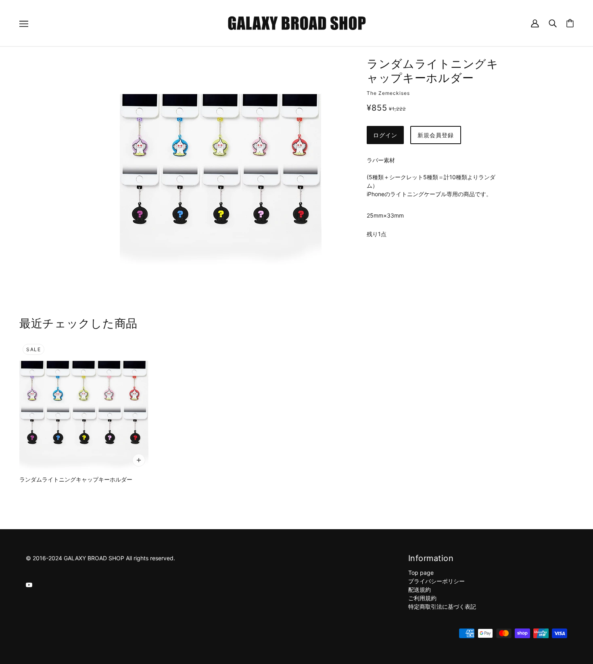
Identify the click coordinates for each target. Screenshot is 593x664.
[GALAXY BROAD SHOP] (297, 22)
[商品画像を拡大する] (220, 163)
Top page (421, 572)
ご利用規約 (422, 598)
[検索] (553, 22)
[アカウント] (535, 22)
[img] (29, 584)
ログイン (385, 135)
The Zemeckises (388, 93)
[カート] (570, 23)
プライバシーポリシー (436, 581)
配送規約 (419, 589)
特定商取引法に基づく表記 (442, 606)
